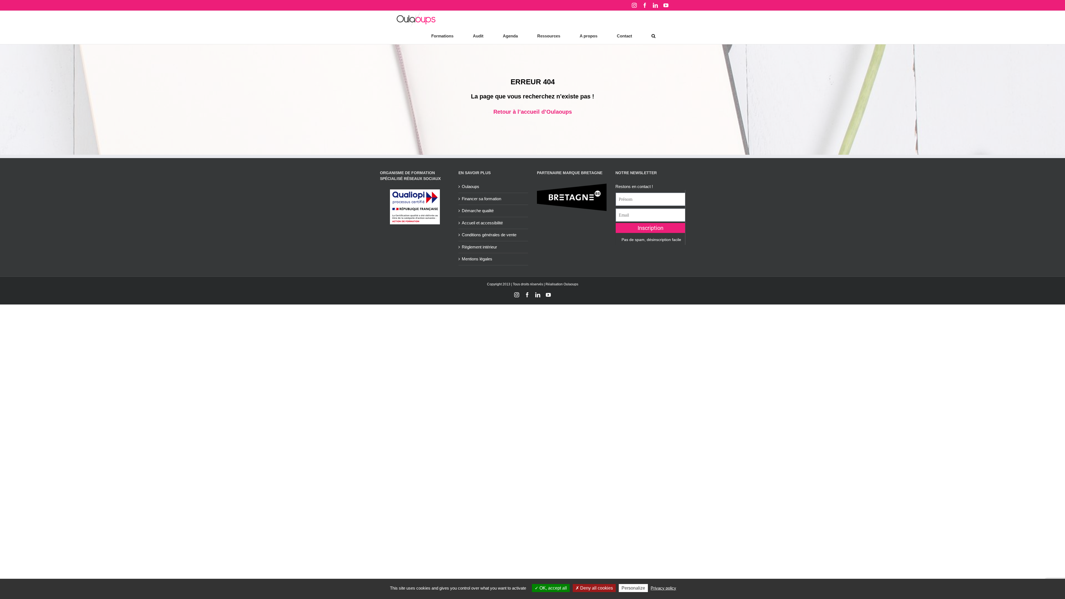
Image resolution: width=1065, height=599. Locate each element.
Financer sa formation (481, 198)
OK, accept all (552, 588)
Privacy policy (663, 588)
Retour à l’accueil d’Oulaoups (532, 112)
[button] (653, 35)
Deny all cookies (596, 588)
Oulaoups (470, 186)
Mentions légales (477, 259)
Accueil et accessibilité (482, 222)
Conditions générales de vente (489, 234)
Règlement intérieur (479, 247)
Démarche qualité (478, 210)
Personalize (633, 588)
